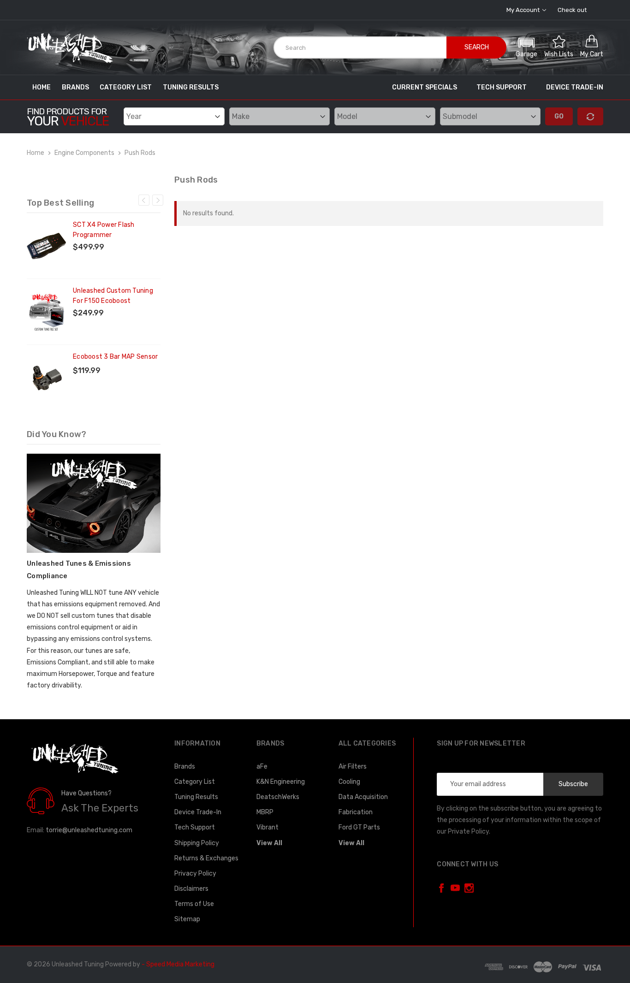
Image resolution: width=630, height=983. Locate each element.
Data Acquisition (363, 797)
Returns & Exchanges (206, 858)
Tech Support (501, 87)
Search (476, 47)
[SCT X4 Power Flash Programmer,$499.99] (46, 246)
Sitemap (187, 919)
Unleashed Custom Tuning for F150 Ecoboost (113, 296)
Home (41, 87)
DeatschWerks (277, 797)
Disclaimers (191, 889)
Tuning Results (191, 87)
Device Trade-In (574, 87)
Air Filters (353, 766)
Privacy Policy (195, 873)
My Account (523, 9)
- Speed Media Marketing (178, 964)
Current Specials (424, 87)
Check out (572, 9)
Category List (126, 87)
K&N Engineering (280, 782)
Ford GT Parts (359, 827)
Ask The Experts (99, 808)
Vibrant (267, 827)
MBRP (264, 812)
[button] (526, 46)
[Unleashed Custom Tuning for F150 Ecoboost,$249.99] (46, 312)
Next (157, 200)
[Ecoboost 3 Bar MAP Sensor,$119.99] (46, 377)
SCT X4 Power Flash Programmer (104, 230)
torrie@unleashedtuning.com (89, 830)
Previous (143, 200)
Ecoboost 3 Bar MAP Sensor (115, 357)
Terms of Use (194, 904)
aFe (261, 766)
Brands (75, 87)
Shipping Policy (196, 843)
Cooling (349, 782)
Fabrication (356, 812)
